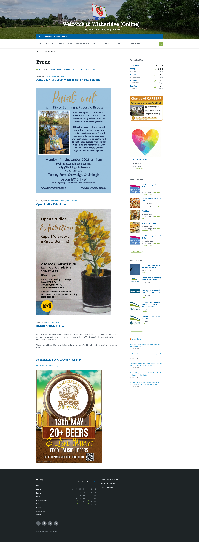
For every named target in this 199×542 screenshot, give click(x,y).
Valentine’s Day (140, 160)
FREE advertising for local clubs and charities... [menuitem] (53, 37)
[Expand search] (161, 44)
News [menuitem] (70, 44)
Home (38, 52)
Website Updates (91, 69)
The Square (158, 206)
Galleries (39, 504)
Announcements (49, 52)
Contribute (39, 515)
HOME (38, 486)
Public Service (78, 69)
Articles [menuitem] (108, 44)
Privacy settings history (109, 483)
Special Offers (40, 511)
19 (80, 498)
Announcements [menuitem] (82, 44)
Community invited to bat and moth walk (151, 266)
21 (87, 498)
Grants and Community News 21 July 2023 (151, 279)
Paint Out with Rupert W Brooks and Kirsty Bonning (68, 79)
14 (87, 495)
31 (87, 489)
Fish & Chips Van (149, 223)
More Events (136, 251)
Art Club (145, 211)
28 (76, 489)
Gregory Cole (51, 356)
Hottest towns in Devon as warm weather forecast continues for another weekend (144, 383)
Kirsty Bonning (52, 76)
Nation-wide (139, 169)
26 (80, 501)
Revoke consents (107, 487)
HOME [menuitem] (40, 44)
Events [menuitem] (61, 44)
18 (76, 498)
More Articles (136, 330)
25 (76, 501)
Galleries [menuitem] (97, 44)
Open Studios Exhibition (51, 204)
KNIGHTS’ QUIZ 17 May (50, 326)
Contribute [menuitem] (136, 44)
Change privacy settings (109, 479)
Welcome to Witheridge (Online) (101, 24)
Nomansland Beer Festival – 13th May (58, 359)
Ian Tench (49, 322)
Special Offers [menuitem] (121, 44)
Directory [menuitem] (50, 44)
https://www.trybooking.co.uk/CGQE (49, 366)
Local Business (55, 69)
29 (80, 489)
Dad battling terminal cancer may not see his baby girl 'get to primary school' (146, 364)
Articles (146, 272)
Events (38, 493)
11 (76, 495)
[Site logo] (99, 19)
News (38, 497)
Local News (67, 69)
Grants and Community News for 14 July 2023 (151, 291)
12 (80, 495)
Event (62, 76)
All (40, 69)
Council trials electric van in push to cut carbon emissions (151, 304)
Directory (39, 489)
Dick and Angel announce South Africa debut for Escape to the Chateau (145, 374)
